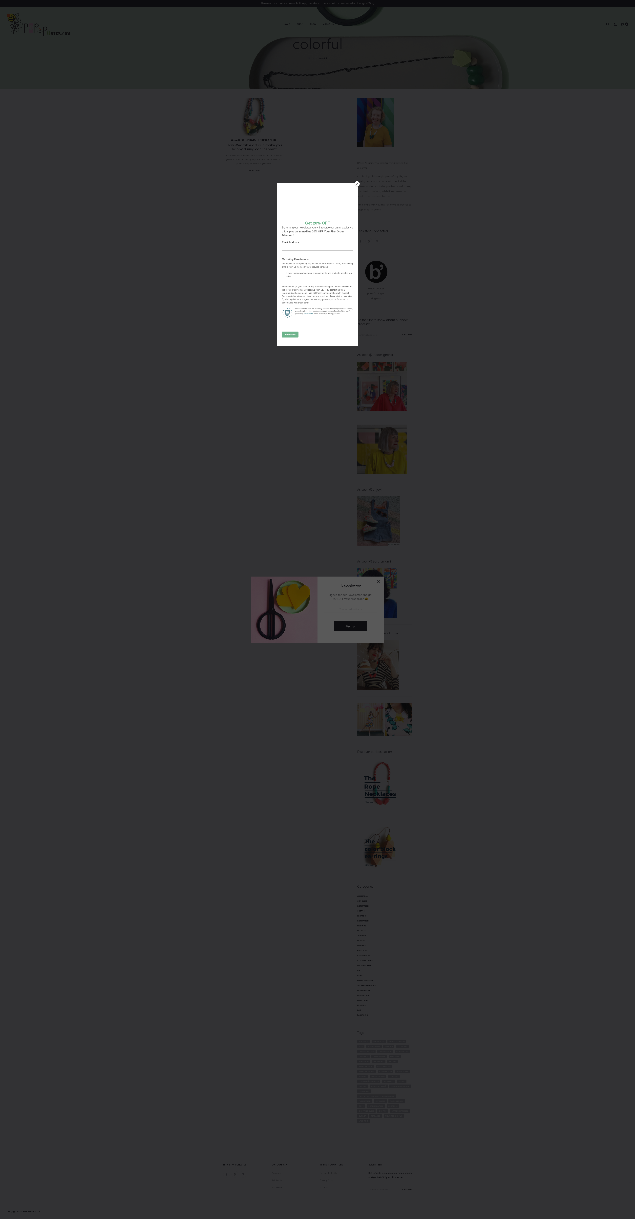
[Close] (357, 183)
